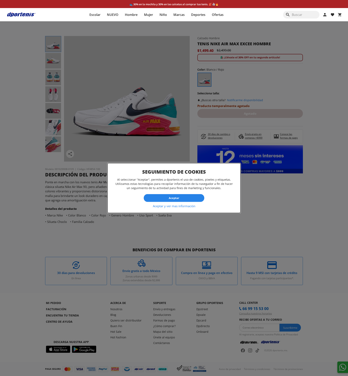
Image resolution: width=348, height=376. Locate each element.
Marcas (179, 14)
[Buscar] (288, 15)
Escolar (94, 14)
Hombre (131, 14)
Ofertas (218, 14)
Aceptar (174, 198)
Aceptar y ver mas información (174, 206)
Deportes (198, 14)
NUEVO (112, 14)
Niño (163, 14)
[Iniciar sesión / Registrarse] (324, 14)
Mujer (148, 14)
